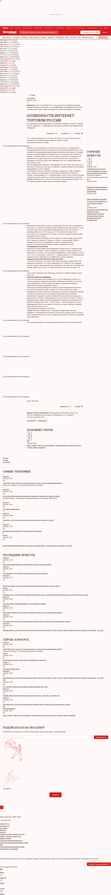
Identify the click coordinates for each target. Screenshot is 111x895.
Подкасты (51, 37)
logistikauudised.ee (92, 28)
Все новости (7, 37)
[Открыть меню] (11, 28)
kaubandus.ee (69, 28)
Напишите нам (87, 37)
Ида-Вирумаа (34, 37)
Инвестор (24, 37)
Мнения (43, 37)
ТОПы (67, 37)
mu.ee (100, 28)
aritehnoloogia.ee (59, 28)
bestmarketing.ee (26, 28)
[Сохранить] (4, 480)
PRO (79, 37)
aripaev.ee (18, 28)
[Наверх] (1, 807)
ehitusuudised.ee (37, 28)
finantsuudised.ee (48, 28)
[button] (48, 737)
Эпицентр (16, 37)
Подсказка (59, 37)
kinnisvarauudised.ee (80, 28)
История (73, 37)
